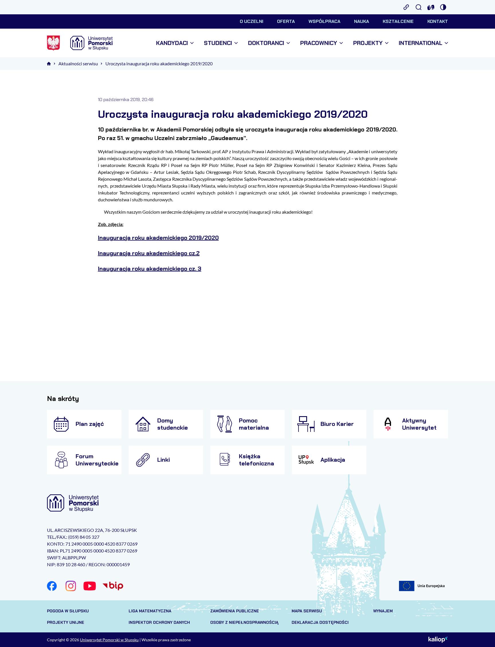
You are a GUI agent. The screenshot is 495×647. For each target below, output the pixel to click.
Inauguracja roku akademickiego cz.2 (149, 253)
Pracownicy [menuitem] (318, 43)
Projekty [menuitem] (368, 43)
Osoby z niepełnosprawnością (244, 622)
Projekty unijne (65, 622)
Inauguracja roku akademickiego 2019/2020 (158, 237)
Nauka (361, 21)
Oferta (286, 21)
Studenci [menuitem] (218, 43)
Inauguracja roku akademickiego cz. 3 (149, 268)
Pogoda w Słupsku (68, 610)
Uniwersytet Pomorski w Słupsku (109, 639)
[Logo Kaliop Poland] (438, 639)
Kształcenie (398, 21)
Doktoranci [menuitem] (266, 43)
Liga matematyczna (150, 610)
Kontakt (437, 21)
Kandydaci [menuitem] (172, 43)
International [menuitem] (420, 43)
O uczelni (251, 21)
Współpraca (324, 21)
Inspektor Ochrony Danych (159, 622)
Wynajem (383, 610)
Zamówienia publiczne (234, 610)
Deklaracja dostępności (320, 622)
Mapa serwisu (307, 610)
